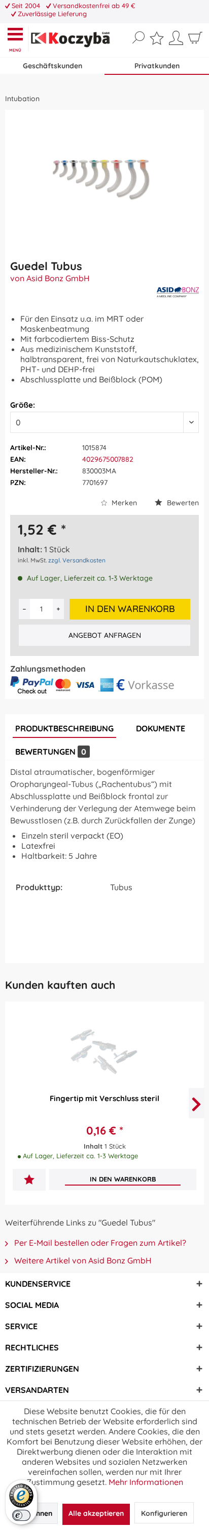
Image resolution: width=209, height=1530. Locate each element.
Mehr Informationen (146, 1482)
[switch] (21, 1515)
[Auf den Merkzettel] (29, 1181)
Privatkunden (157, 65)
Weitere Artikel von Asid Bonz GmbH (82, 1260)
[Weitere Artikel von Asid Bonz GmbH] (178, 292)
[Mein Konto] (176, 41)
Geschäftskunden (52, 65)
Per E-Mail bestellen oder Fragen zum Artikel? (99, 1243)
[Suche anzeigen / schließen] (138, 38)
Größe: (22, 405)
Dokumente (160, 728)
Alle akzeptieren (96, 1513)
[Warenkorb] (195, 41)
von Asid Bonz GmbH (50, 278)
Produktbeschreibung (64, 728)
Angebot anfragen (104, 635)
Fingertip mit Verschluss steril (104, 1098)
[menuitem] (17, 39)
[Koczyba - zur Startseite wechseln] (70, 40)
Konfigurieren (164, 1513)
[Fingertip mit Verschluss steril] (104, 1054)
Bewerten (182, 502)
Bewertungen (50, 752)
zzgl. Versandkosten (77, 560)
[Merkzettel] (156, 40)
